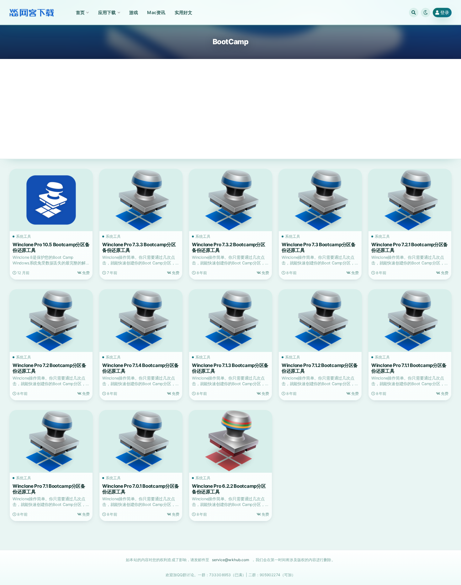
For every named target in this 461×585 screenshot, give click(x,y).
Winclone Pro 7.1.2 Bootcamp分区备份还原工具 (320, 368)
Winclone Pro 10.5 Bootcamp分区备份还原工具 (51, 247)
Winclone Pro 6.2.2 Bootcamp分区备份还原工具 (229, 489)
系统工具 (23, 236)
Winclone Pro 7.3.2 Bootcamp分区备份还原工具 (228, 247)
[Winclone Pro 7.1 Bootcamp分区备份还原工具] (51, 441)
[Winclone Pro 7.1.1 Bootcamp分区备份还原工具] (410, 320)
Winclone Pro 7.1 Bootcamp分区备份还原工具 (49, 489)
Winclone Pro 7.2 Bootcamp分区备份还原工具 (49, 368)
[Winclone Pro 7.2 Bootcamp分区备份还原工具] (51, 320)
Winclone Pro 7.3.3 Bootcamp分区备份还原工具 (139, 247)
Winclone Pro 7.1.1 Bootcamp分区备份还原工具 (409, 368)
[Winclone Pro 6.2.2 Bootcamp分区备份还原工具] (230, 441)
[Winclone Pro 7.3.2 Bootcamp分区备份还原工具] (230, 200)
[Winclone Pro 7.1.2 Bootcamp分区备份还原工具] (320, 320)
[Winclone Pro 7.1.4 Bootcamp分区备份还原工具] (141, 320)
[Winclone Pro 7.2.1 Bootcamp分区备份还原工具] (410, 200)
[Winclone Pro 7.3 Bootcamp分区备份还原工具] (320, 200)
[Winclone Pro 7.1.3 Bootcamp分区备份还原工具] (230, 320)
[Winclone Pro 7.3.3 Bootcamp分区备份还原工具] (141, 200)
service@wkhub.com (230, 559)
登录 (444, 12)
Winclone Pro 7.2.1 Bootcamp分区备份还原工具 (409, 247)
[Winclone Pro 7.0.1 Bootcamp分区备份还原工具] (141, 441)
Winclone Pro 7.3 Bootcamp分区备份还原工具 (319, 247)
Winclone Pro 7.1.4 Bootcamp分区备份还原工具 (140, 368)
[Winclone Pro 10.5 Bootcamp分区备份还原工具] (51, 200)
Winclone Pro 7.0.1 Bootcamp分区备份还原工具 (140, 489)
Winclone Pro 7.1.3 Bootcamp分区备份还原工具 (230, 368)
